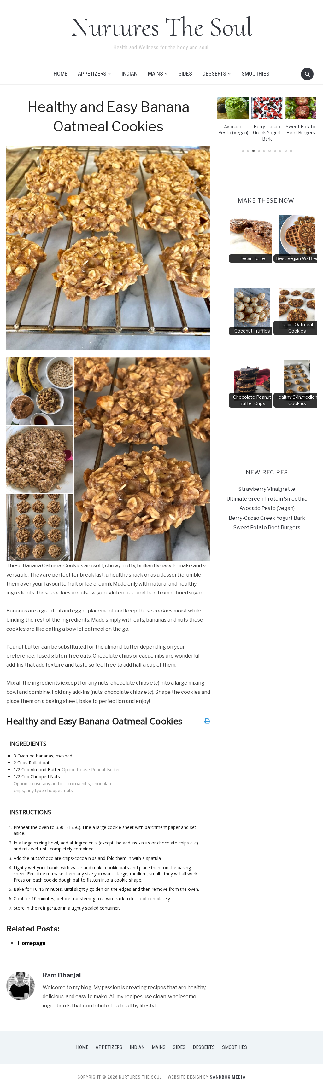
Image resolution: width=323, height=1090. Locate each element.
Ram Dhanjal (62, 975)
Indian (130, 73)
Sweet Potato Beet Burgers (266, 528)
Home (61, 73)
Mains (155, 73)
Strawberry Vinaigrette (266, 489)
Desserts (214, 73)
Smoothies (255, 73)
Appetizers (92, 73)
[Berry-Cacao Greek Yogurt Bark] (233, 108)
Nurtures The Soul (161, 27)
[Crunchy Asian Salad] (301, 108)
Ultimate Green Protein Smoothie (267, 499)
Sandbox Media (228, 1077)
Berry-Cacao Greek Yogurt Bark (233, 133)
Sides (185, 73)
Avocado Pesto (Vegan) (267, 508)
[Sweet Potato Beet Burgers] (267, 108)
